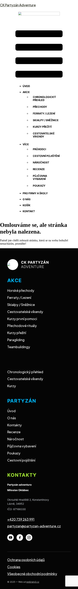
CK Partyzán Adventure (18, 5)
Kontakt (29, 211)
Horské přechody (20, 290)
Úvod (26, 86)
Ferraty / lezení (44, 113)
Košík (26, 205)
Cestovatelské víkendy (44, 135)
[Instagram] (29, 537)
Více (26, 144)
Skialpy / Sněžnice (21, 304)
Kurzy (11, 386)
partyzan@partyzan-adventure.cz (34, 526)
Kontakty (14, 425)
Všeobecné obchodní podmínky (32, 574)
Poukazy (39, 185)
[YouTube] (10, 537)
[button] (39, 54)
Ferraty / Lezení (19, 297)
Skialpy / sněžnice (46, 120)
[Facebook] (20, 537)
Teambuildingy (18, 347)
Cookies (13, 567)
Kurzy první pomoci (22, 319)
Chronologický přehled (44, 98)
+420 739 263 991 (20, 519)
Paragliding (15, 340)
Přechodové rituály (22, 326)
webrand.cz (32, 581)
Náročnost (41, 162)
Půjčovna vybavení (40, 177)
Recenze (39, 169)
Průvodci (39, 149)
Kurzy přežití (42, 126)
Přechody (40, 106)
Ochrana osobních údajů (26, 560)
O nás (26, 199)
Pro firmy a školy (35, 193)
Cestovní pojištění (46, 155)
